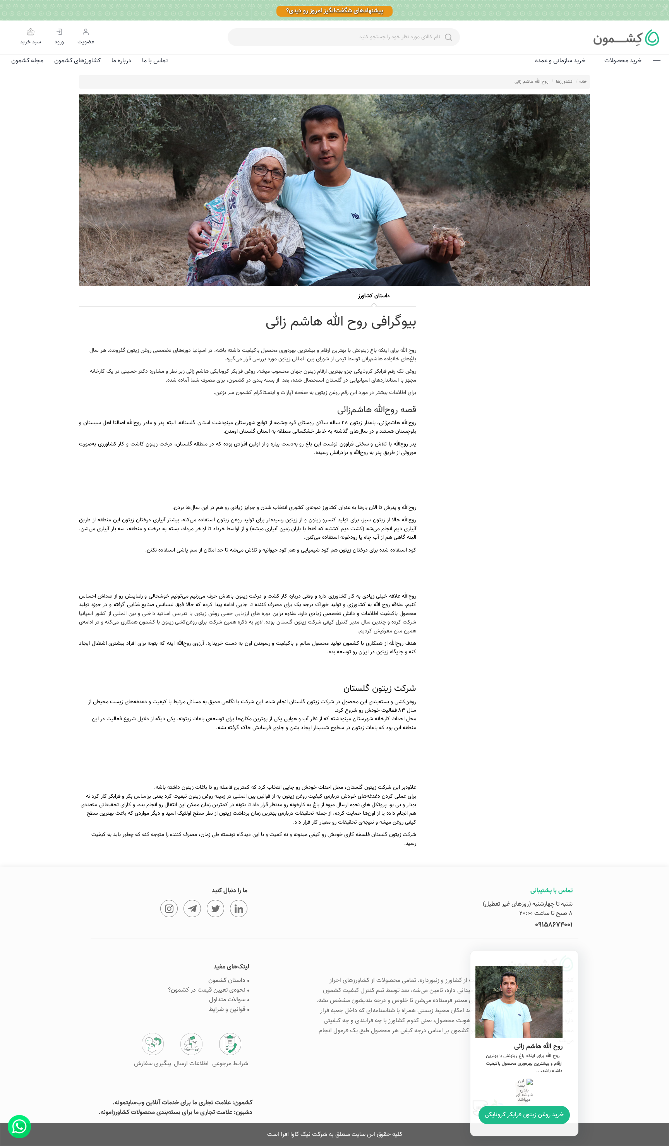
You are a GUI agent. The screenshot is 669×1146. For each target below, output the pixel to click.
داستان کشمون (226, 980)
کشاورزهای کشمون (77, 61)
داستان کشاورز (374, 296)
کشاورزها (564, 81)
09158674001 (554, 925)
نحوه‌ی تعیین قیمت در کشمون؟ (206, 990)
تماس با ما (155, 61)
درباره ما (121, 61)
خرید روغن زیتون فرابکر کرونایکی (524, 1115)
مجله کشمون (27, 61)
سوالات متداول (227, 1000)
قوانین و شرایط (227, 1009)
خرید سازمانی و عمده (560, 61)
